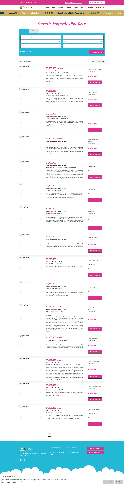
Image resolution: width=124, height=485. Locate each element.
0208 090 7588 (91, 311)
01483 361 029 (91, 94)
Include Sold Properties (27, 51)
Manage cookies (108, 481)
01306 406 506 (91, 119)
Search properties (96, 52)
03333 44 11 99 (31, 2)
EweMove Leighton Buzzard (94, 386)
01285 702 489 (91, 240)
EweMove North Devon (93, 338)
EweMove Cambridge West (94, 361)
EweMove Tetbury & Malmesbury (92, 210)
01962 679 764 (91, 166)
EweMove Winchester (93, 164)
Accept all (118, 481)
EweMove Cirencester (93, 237)
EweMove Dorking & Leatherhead (93, 115)
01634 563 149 (91, 71)
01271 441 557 (91, 340)
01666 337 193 (91, 213)
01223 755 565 (91, 363)
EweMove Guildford (92, 92)
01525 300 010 (91, 388)
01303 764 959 (91, 143)
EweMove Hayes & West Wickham (93, 308)
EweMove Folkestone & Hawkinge (93, 140)
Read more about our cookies (8, 482)
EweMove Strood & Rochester (95, 69)
